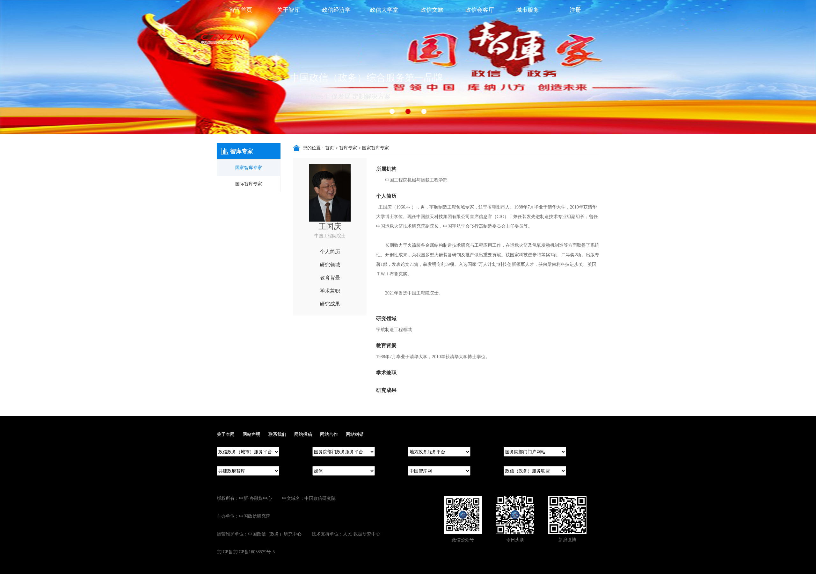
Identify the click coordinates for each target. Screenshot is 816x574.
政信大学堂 (384, 10)
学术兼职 (330, 291)
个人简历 (330, 251)
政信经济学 (336, 10)
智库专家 (348, 147)
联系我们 (277, 434)
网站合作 (329, 434)
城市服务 (527, 10)
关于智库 (288, 10)
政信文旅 (431, 10)
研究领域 (330, 264)
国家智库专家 (248, 167)
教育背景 (330, 277)
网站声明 (251, 434)
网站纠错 (355, 434)
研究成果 (330, 304)
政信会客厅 (479, 10)
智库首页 (240, 10)
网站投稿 (303, 434)
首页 (329, 147)
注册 (575, 10)
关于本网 (226, 434)
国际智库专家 (248, 183)
